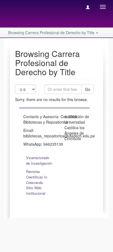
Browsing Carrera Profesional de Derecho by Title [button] (51, 32)
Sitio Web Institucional (35, 190)
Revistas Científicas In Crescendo (36, 177)
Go (87, 89)
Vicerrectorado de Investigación (39, 160)
